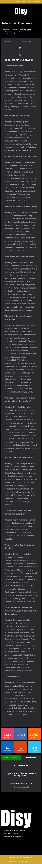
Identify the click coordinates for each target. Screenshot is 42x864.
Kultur (19, 32)
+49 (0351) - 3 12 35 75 (11, 833)
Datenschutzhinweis (26, 862)
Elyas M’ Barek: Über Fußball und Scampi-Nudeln (21, 774)
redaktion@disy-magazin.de (13, 836)
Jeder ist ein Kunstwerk (13, 34)
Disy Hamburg (10, 32)
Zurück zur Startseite (10, 30)
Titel (29, 2)
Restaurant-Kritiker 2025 (21, 783)
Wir (24, 2)
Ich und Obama (21, 765)
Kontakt (37, 2)
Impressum (13, 862)
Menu (17, 2)
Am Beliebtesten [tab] (11, 757)
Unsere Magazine (26, 30)
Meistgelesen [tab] (30, 757)
